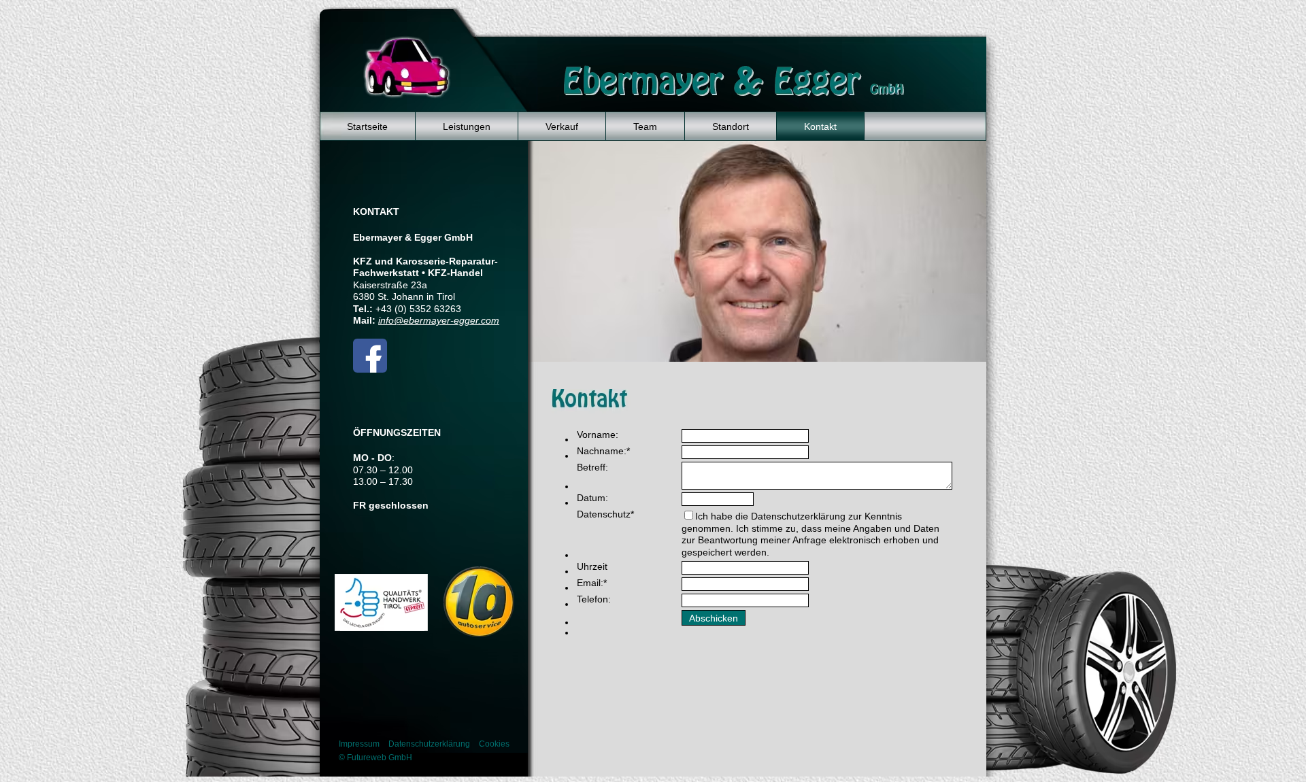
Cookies (494, 744)
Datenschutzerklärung (429, 744)
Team (645, 126)
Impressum (359, 744)
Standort (730, 126)
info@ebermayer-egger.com (438, 320)
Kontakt (820, 126)
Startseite (367, 126)
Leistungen (466, 126)
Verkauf (562, 126)
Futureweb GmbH (379, 757)
